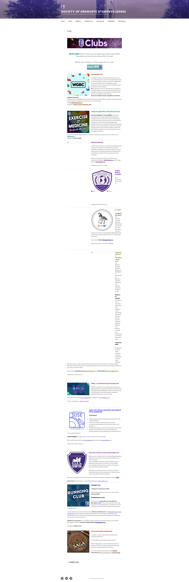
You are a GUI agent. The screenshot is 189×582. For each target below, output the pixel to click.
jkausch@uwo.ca (106, 440)
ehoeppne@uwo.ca (107, 240)
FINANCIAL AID (89, 21)
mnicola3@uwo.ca (113, 371)
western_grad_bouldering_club (82, 104)
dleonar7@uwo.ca (90, 371)
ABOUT (63, 21)
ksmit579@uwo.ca (86, 397)
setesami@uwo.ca (103, 481)
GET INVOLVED (100, 21)
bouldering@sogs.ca (76, 102)
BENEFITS (78, 21)
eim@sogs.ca (71, 136)
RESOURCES (111, 21)
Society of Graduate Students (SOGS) (93, 11)
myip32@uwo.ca (105, 397)
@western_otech (84, 401)
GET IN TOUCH (121, 21)
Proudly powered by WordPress (96, 578)
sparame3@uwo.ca (105, 552)
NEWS (70, 21)
